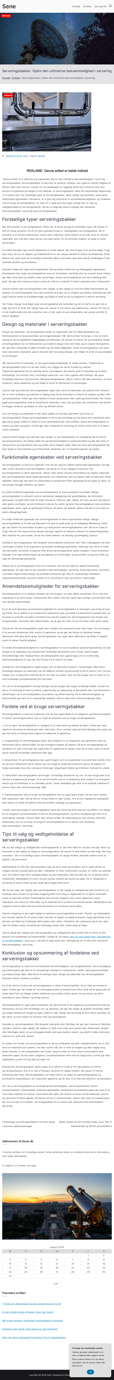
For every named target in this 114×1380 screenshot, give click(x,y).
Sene (9, 6)
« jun (55, 1283)
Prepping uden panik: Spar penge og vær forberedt (29, 1329)
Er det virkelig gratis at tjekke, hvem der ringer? (28, 1312)
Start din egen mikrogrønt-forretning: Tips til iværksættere (33, 1337)
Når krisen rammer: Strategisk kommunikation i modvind (32, 1320)
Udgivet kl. (17, 156)
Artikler (87, 6)
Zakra (67, 1375)
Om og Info (101, 6)
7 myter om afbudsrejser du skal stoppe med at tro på (31, 1303)
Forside (76, 6)
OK (90, 1372)
